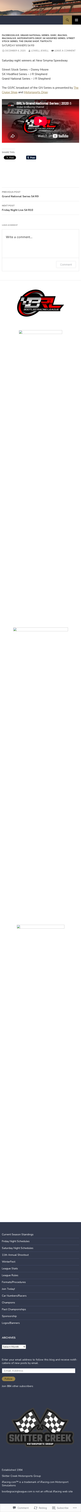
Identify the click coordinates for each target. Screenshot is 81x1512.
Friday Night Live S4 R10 (17, 208)
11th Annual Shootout (15, 1255)
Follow (8, 1378)
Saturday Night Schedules (17, 1248)
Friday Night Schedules (16, 1241)
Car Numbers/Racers (14, 1296)
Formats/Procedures (14, 1282)
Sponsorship (9, 1316)
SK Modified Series (54, 38)
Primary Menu (76, 20)
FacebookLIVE (10, 35)
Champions (8, 1302)
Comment (66, 264)
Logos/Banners (11, 1323)
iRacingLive (9, 38)
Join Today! (8, 1289)
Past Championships (14, 1309)
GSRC (53, 35)
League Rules (10, 1275)
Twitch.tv (46, 41)
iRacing (62, 35)
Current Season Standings (18, 1234)
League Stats (10, 1268)
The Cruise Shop (29, 41)
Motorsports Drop (29, 38)
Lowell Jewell (40, 50)
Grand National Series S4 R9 (20, 194)
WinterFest (8, 1261)
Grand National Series (34, 35)
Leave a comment (65, 50)
